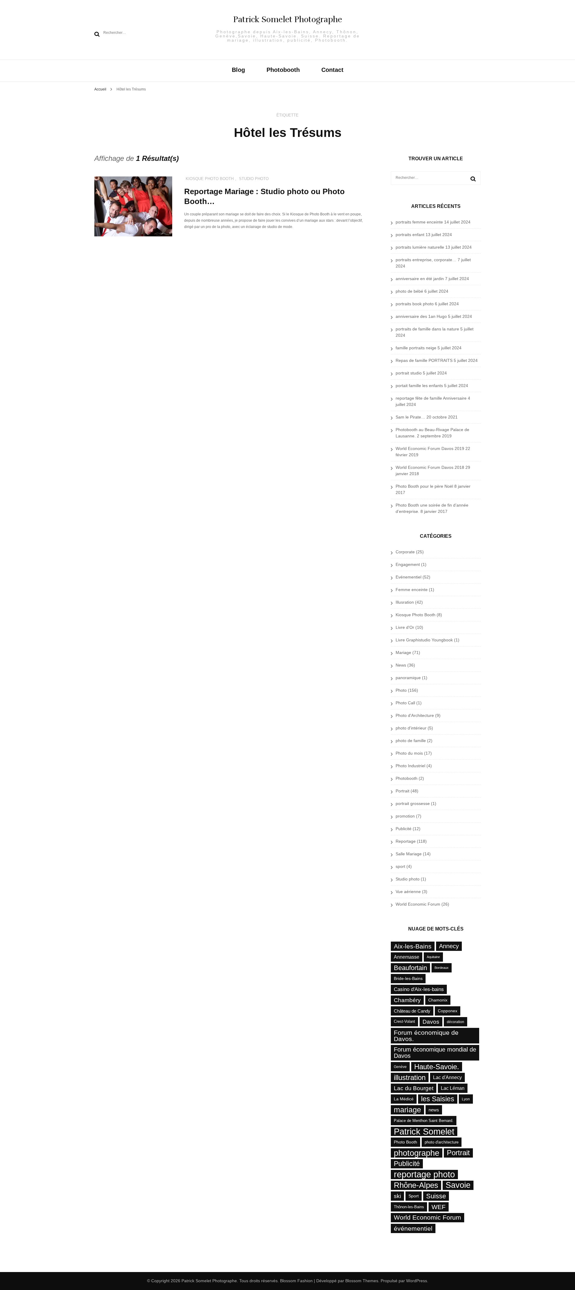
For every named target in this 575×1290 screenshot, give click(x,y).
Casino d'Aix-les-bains (419, 989)
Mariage (403, 652)
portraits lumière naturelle (420, 247)
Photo (401, 690)
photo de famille (411, 740)
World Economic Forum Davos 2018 (430, 467)
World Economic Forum (418, 904)
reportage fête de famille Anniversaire (431, 398)
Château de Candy (412, 1010)
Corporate (405, 551)
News (401, 665)
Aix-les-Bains (413, 946)
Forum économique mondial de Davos (435, 1052)
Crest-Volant (404, 1021)
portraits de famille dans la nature (427, 329)
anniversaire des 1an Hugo (421, 316)
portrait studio (409, 373)
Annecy (449, 946)
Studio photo (254, 178)
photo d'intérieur (411, 728)
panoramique (408, 677)
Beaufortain (410, 968)
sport (400, 866)
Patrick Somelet (424, 1131)
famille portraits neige (416, 347)
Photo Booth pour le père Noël (424, 486)
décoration (455, 1022)
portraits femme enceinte (419, 222)
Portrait (402, 790)
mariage (407, 1109)
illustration (410, 1077)
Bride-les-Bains (408, 978)
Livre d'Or (405, 627)
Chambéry (407, 1000)
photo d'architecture (442, 1142)
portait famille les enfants (419, 385)
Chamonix (437, 1000)
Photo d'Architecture (415, 715)
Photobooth (283, 70)
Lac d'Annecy (447, 1077)
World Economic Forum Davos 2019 (430, 448)
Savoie (458, 1185)
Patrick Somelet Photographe (287, 19)
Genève (400, 1067)
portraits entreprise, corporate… (426, 259)
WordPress (416, 1280)
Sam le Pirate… (410, 417)
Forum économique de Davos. (426, 1035)
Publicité (403, 828)
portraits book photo (415, 303)
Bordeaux (442, 967)
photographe (416, 1153)
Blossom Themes (361, 1280)
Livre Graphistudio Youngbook (424, 640)
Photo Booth (405, 1142)
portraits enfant (410, 234)
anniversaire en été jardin (420, 278)
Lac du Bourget (413, 1088)
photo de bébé (409, 291)
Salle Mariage (409, 853)
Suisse (436, 1196)
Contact (332, 70)
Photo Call (405, 702)
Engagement (408, 564)
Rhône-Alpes (416, 1185)
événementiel (413, 1228)
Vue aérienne (408, 891)
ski (397, 1196)
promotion (405, 816)
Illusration (405, 602)
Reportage (406, 841)
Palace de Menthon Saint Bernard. (423, 1120)
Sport (413, 1196)
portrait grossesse (413, 803)
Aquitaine (433, 957)
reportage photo (424, 1174)
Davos (431, 1022)
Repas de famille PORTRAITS (424, 360)
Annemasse (406, 957)
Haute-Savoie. (436, 1067)
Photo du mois (409, 753)
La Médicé (404, 1098)
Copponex (447, 1010)
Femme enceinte (412, 589)
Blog (238, 70)
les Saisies (437, 1099)
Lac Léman (452, 1088)
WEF (439, 1206)
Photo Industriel (410, 765)
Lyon (466, 1099)
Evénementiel (408, 577)
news (434, 1109)
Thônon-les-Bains (409, 1207)
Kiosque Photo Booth (210, 178)
